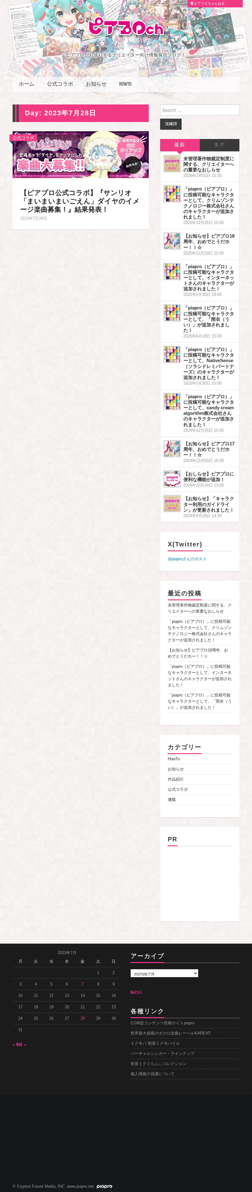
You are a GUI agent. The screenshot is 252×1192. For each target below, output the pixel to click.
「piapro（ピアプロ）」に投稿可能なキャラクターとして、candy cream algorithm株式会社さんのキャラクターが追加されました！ (208, 410)
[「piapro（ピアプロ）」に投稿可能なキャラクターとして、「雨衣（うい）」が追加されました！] (172, 312)
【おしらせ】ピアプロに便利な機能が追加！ (208, 476)
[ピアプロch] (126, 27)
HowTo (125, 84)
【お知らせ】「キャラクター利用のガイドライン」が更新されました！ (208, 504)
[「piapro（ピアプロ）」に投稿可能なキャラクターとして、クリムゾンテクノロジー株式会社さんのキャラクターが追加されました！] (172, 194)
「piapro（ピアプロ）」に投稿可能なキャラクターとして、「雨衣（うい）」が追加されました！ (208, 319)
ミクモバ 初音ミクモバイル (155, 1043)
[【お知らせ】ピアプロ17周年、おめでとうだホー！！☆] (172, 448)
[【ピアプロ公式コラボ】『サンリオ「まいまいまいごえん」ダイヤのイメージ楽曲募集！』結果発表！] (81, 154)
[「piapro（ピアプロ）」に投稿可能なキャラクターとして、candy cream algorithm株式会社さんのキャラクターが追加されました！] (172, 401)
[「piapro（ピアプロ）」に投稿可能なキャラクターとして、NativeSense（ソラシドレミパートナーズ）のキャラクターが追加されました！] (172, 354)
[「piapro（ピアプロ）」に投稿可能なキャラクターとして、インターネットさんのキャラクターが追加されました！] (172, 271)
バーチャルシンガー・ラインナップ (163, 1053)
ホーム (26, 84)
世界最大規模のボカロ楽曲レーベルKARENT (171, 1033)
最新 (179, 145)
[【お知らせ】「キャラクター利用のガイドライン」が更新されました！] (172, 503)
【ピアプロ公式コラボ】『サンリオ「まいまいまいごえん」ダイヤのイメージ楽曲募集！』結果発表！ (80, 201)
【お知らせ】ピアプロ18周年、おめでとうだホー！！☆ (208, 241)
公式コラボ (60, 84)
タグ (219, 145)
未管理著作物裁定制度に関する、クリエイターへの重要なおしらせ (208, 164)
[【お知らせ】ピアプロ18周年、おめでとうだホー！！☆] (172, 241)
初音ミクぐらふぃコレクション (159, 1064)
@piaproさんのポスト (187, 559)
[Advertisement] (200, 881)
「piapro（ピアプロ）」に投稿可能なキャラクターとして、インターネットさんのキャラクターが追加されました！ (208, 278)
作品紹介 (176, 779)
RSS (138, 992)
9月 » (21, 1045)
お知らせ (96, 84)
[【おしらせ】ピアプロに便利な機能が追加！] (172, 479)
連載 (172, 800)
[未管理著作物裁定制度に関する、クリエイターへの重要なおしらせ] (172, 163)
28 (83, 1018)
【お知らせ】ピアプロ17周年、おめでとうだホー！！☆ (208, 449)
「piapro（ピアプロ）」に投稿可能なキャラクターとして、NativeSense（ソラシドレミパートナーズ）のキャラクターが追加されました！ (208, 363)
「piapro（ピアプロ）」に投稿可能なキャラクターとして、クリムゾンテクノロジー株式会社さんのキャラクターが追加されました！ (208, 202)
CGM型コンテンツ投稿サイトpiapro (163, 1023)
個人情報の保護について (153, 1074)
